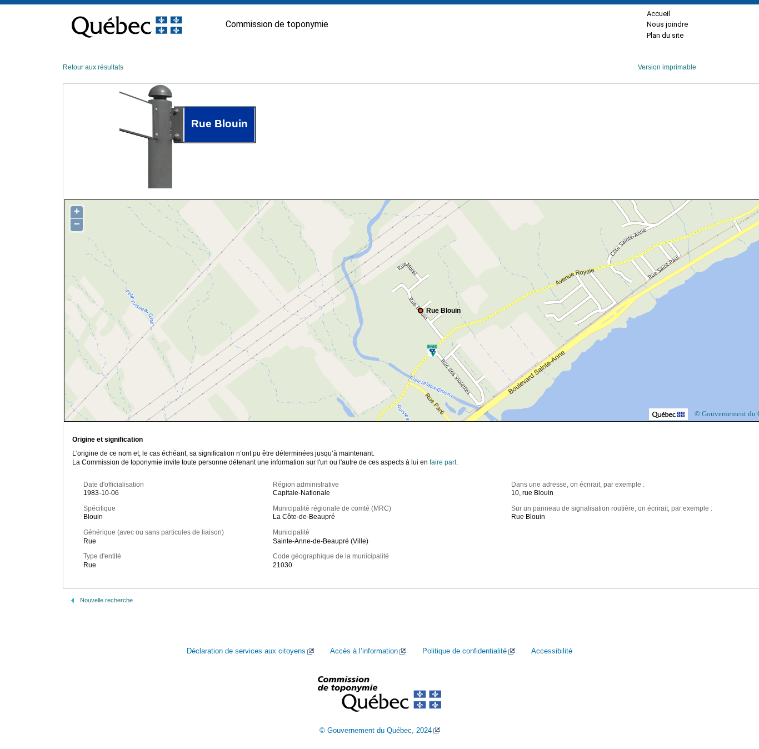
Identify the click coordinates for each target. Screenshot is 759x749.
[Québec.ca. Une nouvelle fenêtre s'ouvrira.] (126, 24)
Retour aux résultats (93, 67)
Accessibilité (551, 651)
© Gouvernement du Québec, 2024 (375, 731)
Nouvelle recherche (106, 600)
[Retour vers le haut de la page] (731, 688)
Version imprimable (667, 67)
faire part (443, 462)
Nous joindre (667, 24)
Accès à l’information (364, 651)
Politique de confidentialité (464, 651)
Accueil (658, 13)
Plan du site (665, 35)
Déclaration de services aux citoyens (246, 651)
